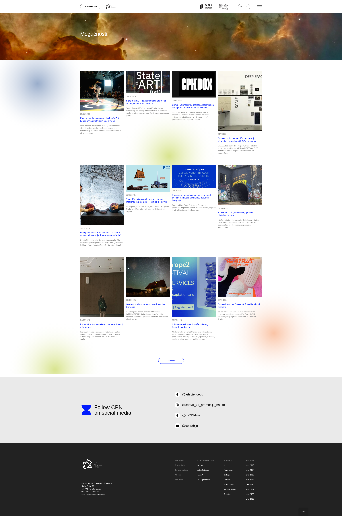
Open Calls (180, 465)
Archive (250, 460)
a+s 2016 (250, 465)
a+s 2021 (250, 489)
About (178, 475)
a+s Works (179, 460)
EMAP (200, 475)
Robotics (227, 494)
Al (224, 465)
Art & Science (203, 470)
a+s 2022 (250, 494)
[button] (171, 361)
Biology (227, 475)
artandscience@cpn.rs (95, 494)
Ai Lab (200, 465)
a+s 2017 (250, 470)
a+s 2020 (250, 484)
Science (228, 460)
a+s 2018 (250, 475)
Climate (227, 480)
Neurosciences (230, 489)
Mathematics (229, 484)
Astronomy (228, 470)
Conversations (181, 470)
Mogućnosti (93, 34)
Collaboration (205, 460)
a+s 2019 (250, 480)
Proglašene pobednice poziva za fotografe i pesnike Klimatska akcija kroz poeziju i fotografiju (192, 198)
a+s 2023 (179, 480)
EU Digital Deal (203, 480)
